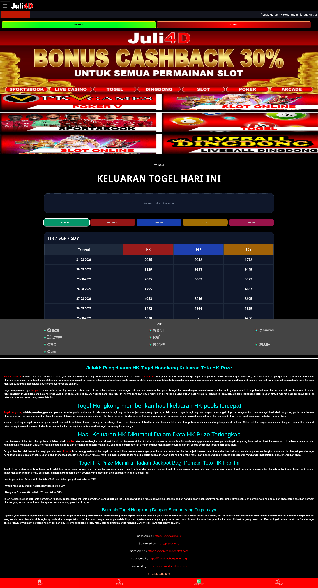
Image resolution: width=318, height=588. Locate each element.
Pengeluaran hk (13, 376)
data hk (70, 441)
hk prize (66, 451)
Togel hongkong (13, 412)
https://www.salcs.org (168, 535)
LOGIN (233, 24)
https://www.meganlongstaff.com (168, 550)
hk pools (36, 390)
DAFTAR (78, 24)
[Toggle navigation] (5, 5)
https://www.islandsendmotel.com (167, 566)
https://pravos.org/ (167, 543)
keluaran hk (148, 376)
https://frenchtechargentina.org (168, 558)
